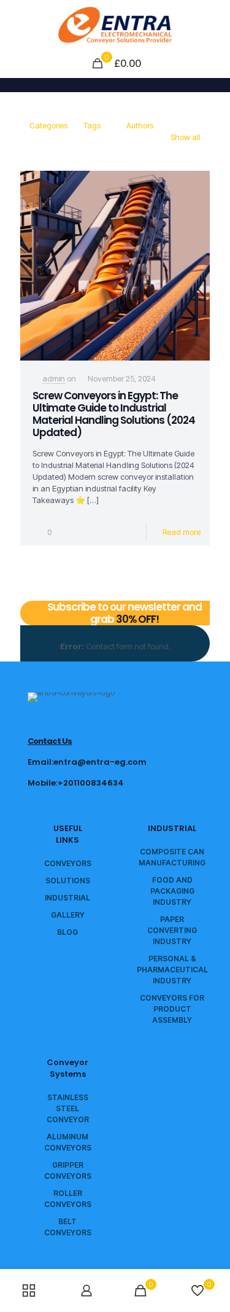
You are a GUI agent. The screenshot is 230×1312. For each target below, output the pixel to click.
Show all (186, 137)
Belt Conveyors (67, 1227)
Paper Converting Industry (172, 930)
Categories (48, 125)
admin (53, 378)
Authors (139, 125)
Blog (67, 932)
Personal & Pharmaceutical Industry (172, 969)
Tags (92, 125)
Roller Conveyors (67, 1199)
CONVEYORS (67, 863)
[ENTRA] (115, 24)
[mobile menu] (213, 24)
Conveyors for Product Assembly (172, 1009)
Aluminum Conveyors (67, 1142)
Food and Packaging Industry (172, 891)
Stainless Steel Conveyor (68, 1108)
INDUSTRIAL (67, 897)
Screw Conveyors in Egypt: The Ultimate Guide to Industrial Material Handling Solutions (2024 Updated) (114, 414)
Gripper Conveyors (67, 1170)
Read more (182, 532)
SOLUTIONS (67, 880)
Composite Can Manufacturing (172, 857)
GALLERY (68, 915)
